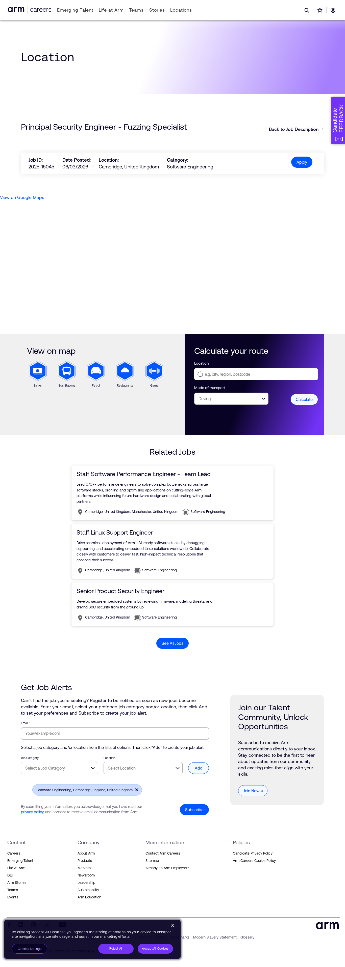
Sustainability (88, 890)
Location (201, 363)
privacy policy (32, 812)
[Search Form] (307, 10)
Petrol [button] (91, 364)
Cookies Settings (29, 949)
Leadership (86, 883)
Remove (135, 789)
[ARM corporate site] (17, 9)
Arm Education (89, 897)
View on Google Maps (22, 197)
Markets (84, 868)
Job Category (30, 758)
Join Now (251, 790)
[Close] (172, 925)
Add (199, 768)
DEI (10, 875)
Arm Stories (16, 883)
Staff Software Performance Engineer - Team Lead (144, 474)
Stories (157, 10)
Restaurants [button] (125, 364)
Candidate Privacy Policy (253, 853)
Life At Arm (16, 868)
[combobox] (59, 768)
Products (85, 861)
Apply (302, 162)
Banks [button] (33, 364)
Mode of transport (209, 388)
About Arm (86, 853)
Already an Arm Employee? (167, 868)
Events (12, 897)
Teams (136, 10)
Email (26, 723)
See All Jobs (172, 643)
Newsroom (86, 875)
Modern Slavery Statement (215, 937)
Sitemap (152, 861)
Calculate (304, 399)
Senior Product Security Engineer (120, 591)
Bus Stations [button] (64, 368)
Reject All (115, 948)
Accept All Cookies (155, 948)
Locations (181, 10)
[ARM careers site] (40, 9)
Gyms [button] (149, 364)
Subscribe (194, 809)
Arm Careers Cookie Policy (254, 861)
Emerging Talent (75, 10)
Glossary (247, 937)
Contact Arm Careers (162, 853)
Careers (13, 853)
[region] (92, 939)
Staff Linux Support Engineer (115, 532)
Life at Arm (111, 10)
